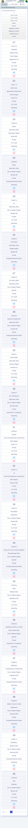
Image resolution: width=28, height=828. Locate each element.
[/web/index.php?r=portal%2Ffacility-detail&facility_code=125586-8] (13, 804)
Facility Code (14, 15)
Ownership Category (14, 28)
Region (14, 23)
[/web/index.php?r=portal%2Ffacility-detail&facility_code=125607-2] (13, 226)
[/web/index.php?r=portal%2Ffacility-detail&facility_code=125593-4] (13, 612)
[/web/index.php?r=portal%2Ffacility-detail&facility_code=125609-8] (13, 150)
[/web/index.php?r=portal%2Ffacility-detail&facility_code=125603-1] (13, 380)
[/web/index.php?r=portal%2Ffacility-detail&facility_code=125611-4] (13, 111)
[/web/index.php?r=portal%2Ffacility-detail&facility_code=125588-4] (13, 727)
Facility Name (14, 18)
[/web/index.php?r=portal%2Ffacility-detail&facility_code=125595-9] (13, 535)
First (4, 812)
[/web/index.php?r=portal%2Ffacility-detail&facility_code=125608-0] (13, 188)
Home (5, 4)
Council (14, 25)
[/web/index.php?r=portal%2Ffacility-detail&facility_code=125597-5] (13, 496)
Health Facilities (14, 4)
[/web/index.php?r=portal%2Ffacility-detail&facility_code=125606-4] (13, 265)
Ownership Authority (14, 31)
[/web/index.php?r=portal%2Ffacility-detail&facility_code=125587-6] (13, 765)
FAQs (23, 4)
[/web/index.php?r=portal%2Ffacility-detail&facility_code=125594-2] (13, 573)
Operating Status (14, 33)
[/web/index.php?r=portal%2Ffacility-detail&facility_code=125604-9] (13, 342)
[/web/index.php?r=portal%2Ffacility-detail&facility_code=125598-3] (13, 457)
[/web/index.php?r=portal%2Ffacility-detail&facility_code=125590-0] (13, 650)
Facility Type (14, 20)
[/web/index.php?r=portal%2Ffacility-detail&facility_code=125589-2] (13, 689)
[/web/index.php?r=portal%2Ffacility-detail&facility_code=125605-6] (13, 303)
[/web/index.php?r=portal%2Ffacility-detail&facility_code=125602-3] (13, 419)
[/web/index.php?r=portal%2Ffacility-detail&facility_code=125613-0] (13, 73)
